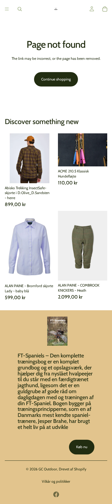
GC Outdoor (48, 469)
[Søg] (19, 9)
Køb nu (81, 447)
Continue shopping (56, 79)
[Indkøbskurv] (104, 9)
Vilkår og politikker (56, 481)
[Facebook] (56, 494)
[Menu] (7, 9)
